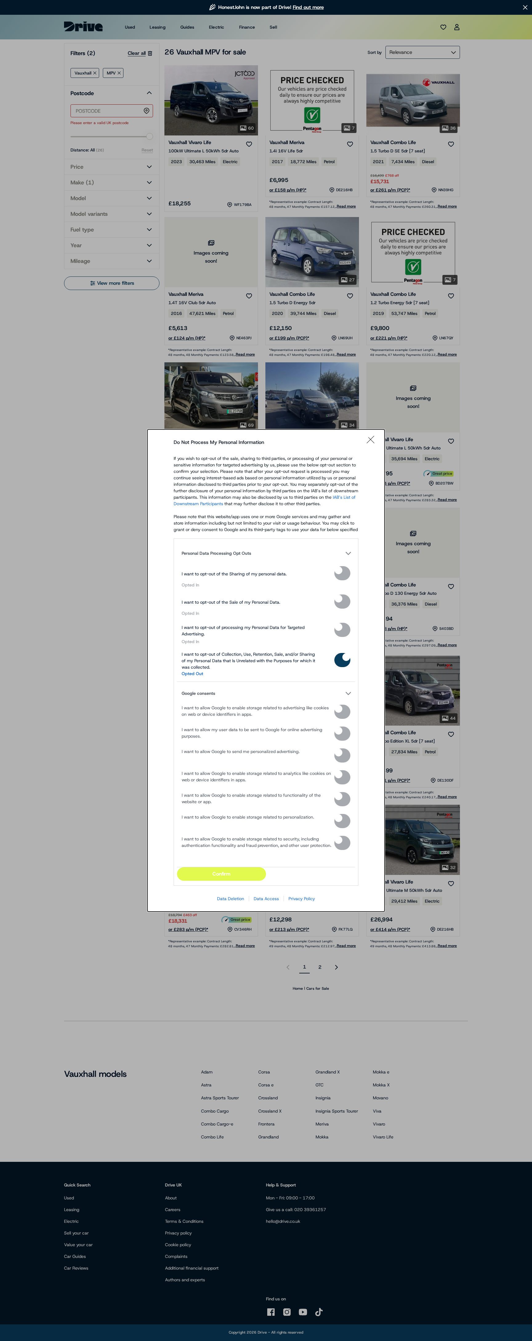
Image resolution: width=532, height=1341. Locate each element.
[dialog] (266, 670)
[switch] (342, 573)
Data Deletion (230, 898)
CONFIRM (221, 874)
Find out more (308, 7)
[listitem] (266, 553)
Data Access (266, 898)
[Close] (372, 442)
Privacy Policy (301, 898)
